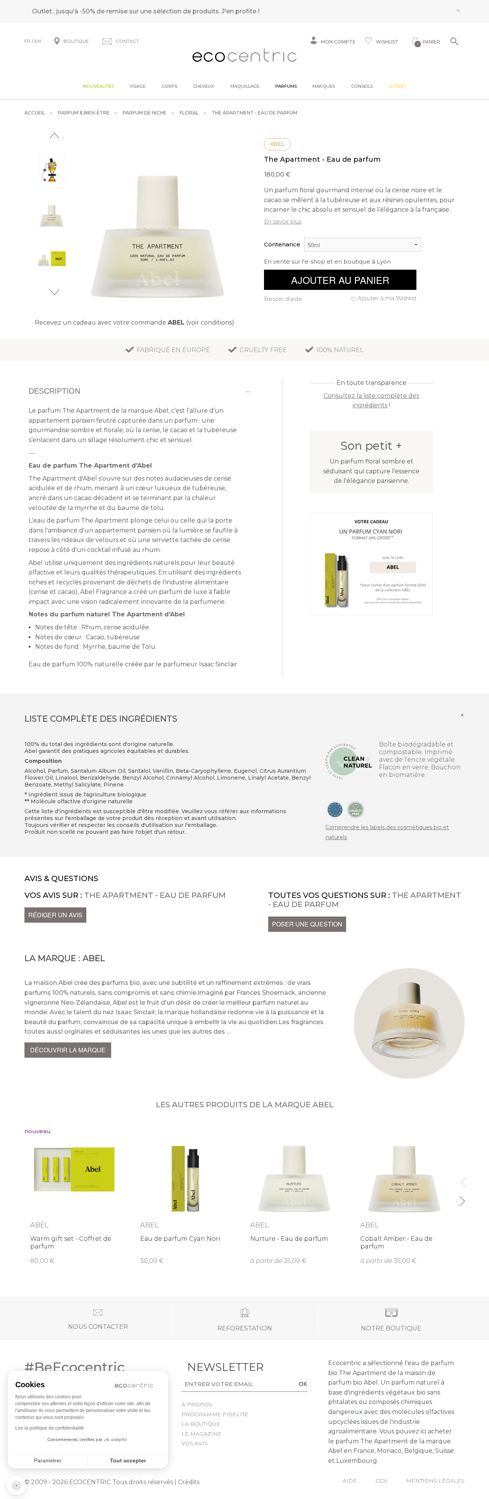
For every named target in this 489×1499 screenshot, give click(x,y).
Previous (54, 135)
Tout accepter (128, 1460)
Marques (324, 86)
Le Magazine (201, 1433)
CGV (381, 1480)
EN (37, 41)
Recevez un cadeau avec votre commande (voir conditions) (134, 322)
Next (54, 292)
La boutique (200, 1423)
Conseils (362, 86)
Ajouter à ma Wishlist (387, 298)
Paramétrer (48, 1460)
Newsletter (210, 1367)
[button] (16, 1485)
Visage (138, 86)
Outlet (397, 86)
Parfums (286, 86)
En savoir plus (282, 221)
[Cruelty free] (355, 809)
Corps (169, 86)
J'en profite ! (240, 11)
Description (54, 391)
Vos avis (194, 1443)
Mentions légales (435, 1480)
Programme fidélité (214, 1414)
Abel (277, 144)
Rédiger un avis (55, 914)
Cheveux (203, 86)
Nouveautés (98, 86)
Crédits (188, 1482)
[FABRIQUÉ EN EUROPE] (335, 809)
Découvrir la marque (67, 1049)
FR (27, 41)
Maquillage (244, 86)
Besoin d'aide (283, 298)
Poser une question (307, 924)
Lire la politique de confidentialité (49, 1428)
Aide (350, 1480)
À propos (196, 1404)
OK (303, 1384)
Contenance (282, 244)
